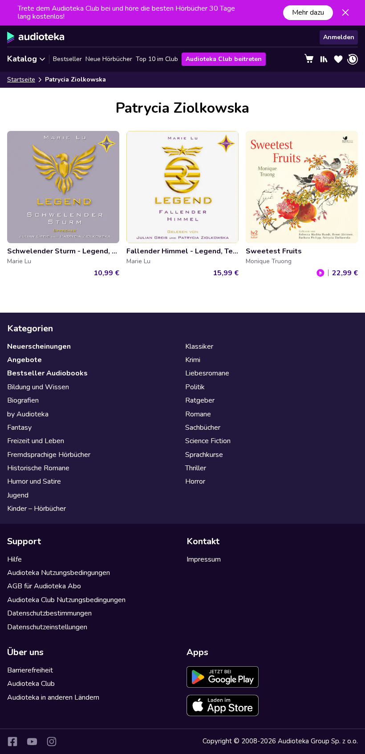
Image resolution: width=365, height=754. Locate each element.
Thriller (195, 468)
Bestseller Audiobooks (47, 373)
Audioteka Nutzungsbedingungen (58, 573)
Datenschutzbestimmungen (49, 613)
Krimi (192, 360)
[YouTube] (32, 741)
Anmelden (338, 37)
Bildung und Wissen (38, 387)
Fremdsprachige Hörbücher (48, 455)
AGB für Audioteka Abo (44, 586)
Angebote (24, 360)
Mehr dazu (308, 12)
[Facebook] (12, 741)
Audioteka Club (31, 684)
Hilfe (14, 559)
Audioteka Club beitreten (224, 59)
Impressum (204, 559)
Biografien (23, 400)
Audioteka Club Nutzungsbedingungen (66, 600)
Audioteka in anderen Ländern (53, 697)
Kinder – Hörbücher (36, 509)
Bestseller (67, 59)
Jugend (17, 495)
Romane (198, 414)
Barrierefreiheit (30, 670)
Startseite (21, 79)
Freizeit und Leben (35, 441)
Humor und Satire (34, 481)
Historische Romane (38, 468)
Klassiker (199, 346)
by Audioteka (28, 414)
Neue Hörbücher (108, 59)
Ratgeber (200, 400)
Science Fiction (208, 441)
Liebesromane (207, 373)
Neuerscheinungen (39, 346)
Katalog (22, 58)
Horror (195, 481)
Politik (195, 387)
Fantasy (19, 427)
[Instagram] (51, 741)
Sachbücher (202, 427)
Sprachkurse (204, 455)
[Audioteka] (36, 37)
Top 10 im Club (157, 59)
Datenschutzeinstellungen (47, 627)
